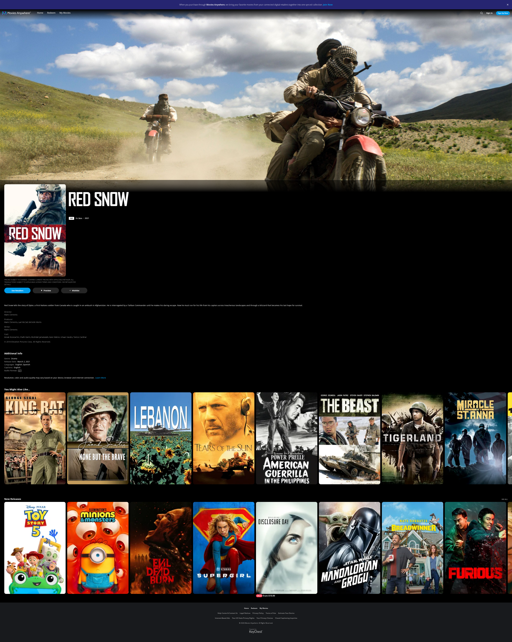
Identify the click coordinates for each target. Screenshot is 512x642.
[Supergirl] (223, 548)
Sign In (489, 13)
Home (40, 12)
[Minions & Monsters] (98, 548)
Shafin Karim (25, 337)
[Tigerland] (412, 438)
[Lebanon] (160, 438)
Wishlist (75, 290)
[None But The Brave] (98, 438)
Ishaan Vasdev (67, 337)
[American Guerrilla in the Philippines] (286, 438)
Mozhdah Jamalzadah (39, 337)
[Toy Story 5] (35, 548)
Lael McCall (23, 322)
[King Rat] (35, 438)
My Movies (65, 12)
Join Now (328, 4)
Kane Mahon (54, 337)
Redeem (51, 12)
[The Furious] (475, 548)
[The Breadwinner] (412, 548)
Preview (47, 290)
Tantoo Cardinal (79, 337)
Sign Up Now (503, 13)
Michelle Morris (35, 322)
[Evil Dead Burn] (160, 548)
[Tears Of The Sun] (223, 438)
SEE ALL (505, 499)
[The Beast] (349, 438)
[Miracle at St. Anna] (475, 438)
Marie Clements (10, 314)
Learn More (100, 377)
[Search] (481, 13)
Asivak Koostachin (11, 337)
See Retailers (17, 290)
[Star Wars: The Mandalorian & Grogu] (349, 548)
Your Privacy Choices (265, 618)
